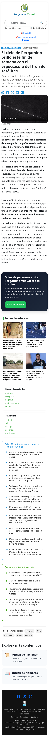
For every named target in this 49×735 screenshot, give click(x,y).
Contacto (34, 717)
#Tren (39, 631)
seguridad (10, 430)
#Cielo (19, 635)
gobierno (9, 420)
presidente (10, 433)
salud (7, 423)
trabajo (8, 426)
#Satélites (29, 631)
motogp (9, 393)
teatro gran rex (12, 403)
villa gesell (10, 396)
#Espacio (28, 635)
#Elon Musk (8, 635)
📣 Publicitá (25, 33)
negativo (9, 399)
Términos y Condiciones (20, 717)
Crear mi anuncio (15, 304)
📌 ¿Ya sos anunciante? (25, 38)
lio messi (9, 406)
